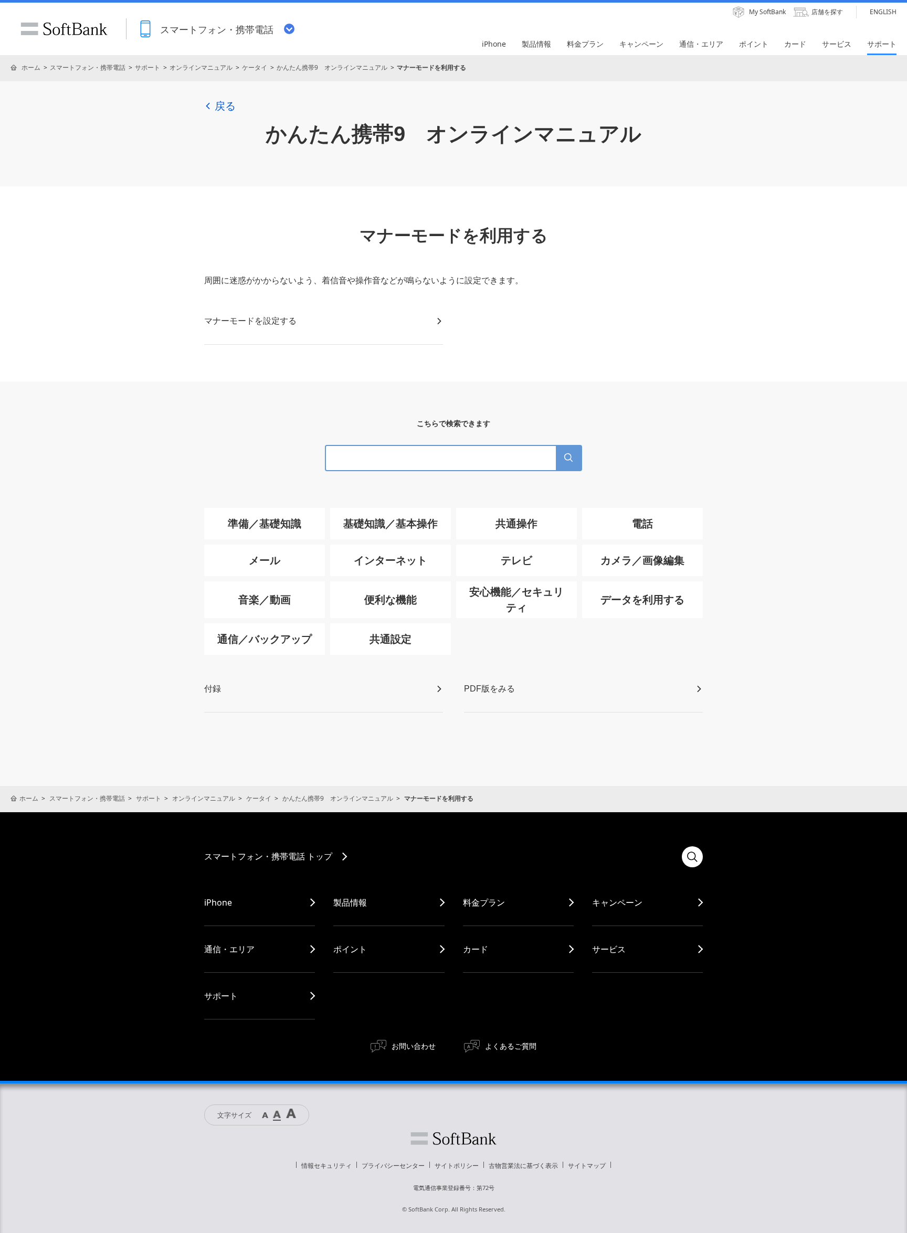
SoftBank (64, 29)
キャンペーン (617, 902)
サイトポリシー (457, 1165)
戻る (225, 106)
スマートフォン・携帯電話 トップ (268, 856)
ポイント (350, 949)
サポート (147, 67)
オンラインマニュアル (201, 67)
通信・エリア (229, 949)
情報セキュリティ (326, 1165)
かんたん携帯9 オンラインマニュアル (332, 67)
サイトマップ (587, 1165)
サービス (609, 949)
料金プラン (484, 902)
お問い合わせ (414, 1046)
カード (475, 949)
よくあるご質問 (510, 1046)
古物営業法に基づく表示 (523, 1165)
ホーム (31, 67)
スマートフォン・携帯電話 (87, 67)
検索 (692, 856)
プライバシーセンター (393, 1165)
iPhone (218, 902)
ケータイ (254, 67)
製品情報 (350, 902)
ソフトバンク (453, 1138)
